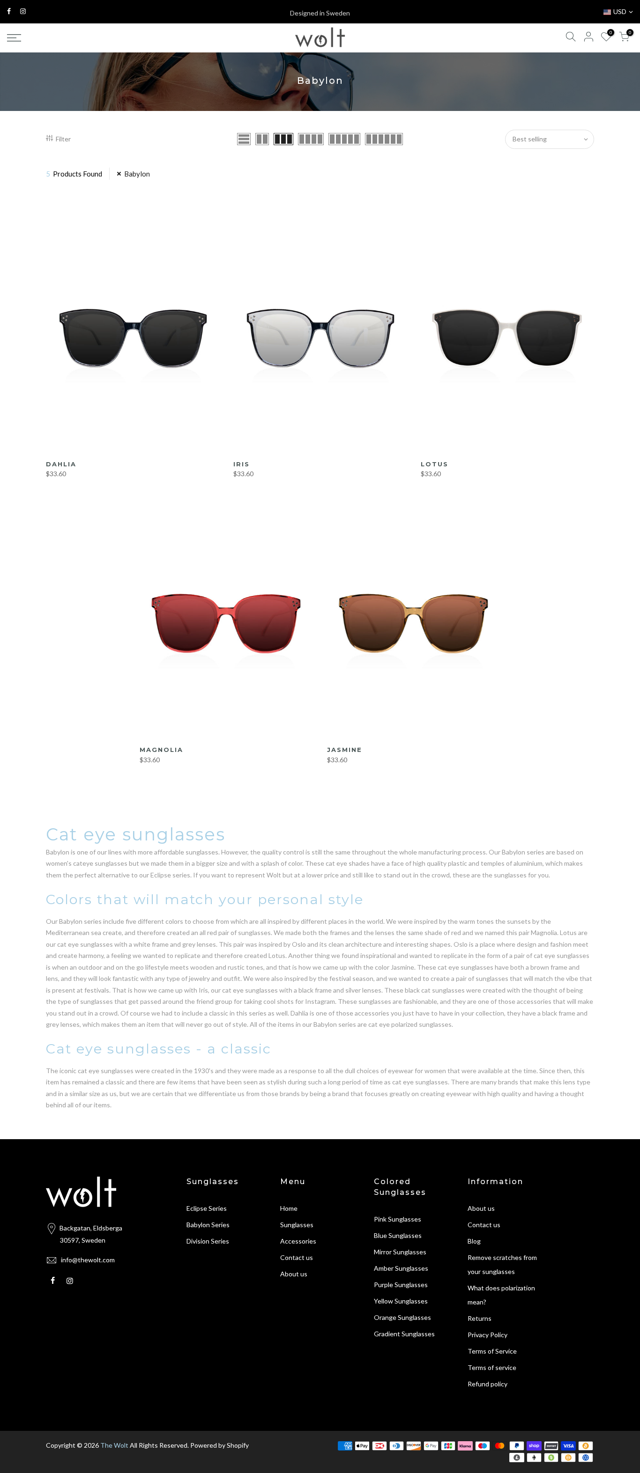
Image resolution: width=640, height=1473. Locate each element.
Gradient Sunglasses (404, 1334)
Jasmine (344, 749)
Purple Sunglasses (401, 1285)
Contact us (296, 1257)
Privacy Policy (487, 1335)
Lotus (434, 464)
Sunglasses (296, 1225)
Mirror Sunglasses (400, 1252)
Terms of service (492, 1367)
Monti (36, 1436)
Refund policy (487, 1384)
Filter (63, 139)
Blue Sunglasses (398, 1235)
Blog (474, 1241)
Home (289, 1208)
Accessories (298, 1241)
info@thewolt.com (88, 1260)
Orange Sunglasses (402, 1317)
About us (293, 1274)
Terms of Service (492, 1351)
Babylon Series (208, 1225)
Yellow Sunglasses (401, 1301)
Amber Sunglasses (401, 1268)
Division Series (207, 1241)
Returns (479, 1318)
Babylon (137, 173)
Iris (241, 464)
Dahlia (61, 464)
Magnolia (161, 749)
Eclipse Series (206, 1208)
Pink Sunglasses (397, 1219)
